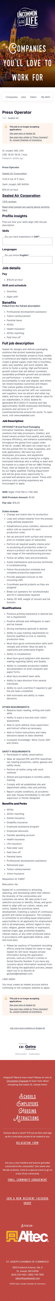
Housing (28, 1111)
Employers (27, 1104)
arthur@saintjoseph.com (27, 1278)
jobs (23, 97)
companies (12, 97)
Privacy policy (21, 1054)
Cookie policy (34, 1054)
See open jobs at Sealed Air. (23, 133)
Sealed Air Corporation (14, 173)
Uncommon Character (18, 1081)
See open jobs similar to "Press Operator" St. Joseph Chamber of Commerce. (29, 138)
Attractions (27, 1118)
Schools (27, 1096)
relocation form (27, 1143)
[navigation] (27, 203)
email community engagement (27, 1179)
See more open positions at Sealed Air (27, 1028)
